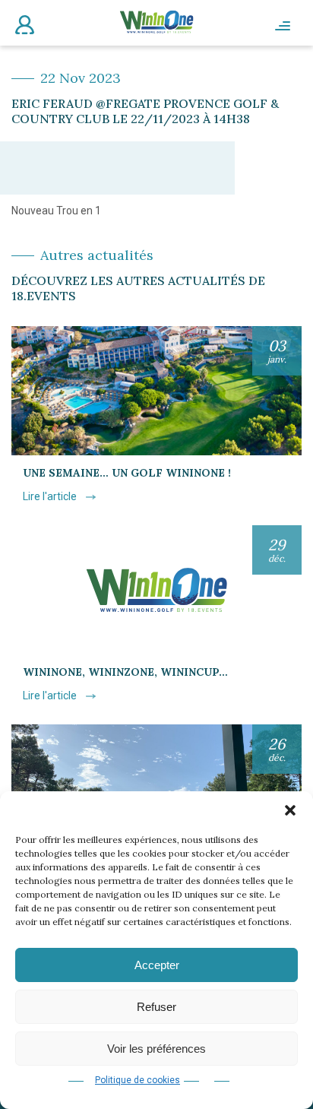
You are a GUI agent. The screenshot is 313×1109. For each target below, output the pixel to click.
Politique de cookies (137, 1080)
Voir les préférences (156, 1048)
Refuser (156, 1006)
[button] (290, 810)
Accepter (156, 964)
